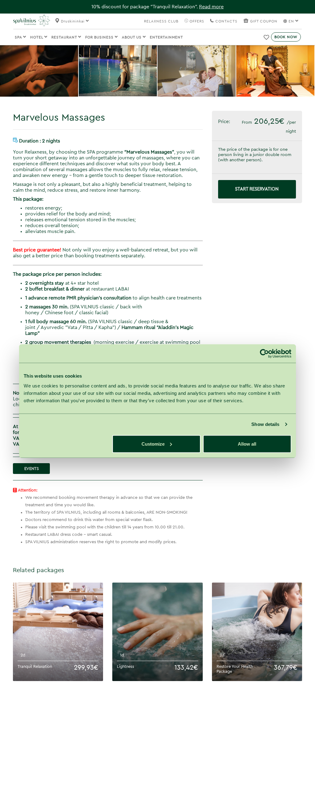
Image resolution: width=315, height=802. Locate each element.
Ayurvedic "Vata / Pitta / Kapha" (77, 327)
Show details (265, 424)
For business (100, 37)
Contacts (225, 21)
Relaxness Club (161, 21)
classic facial (93, 312)
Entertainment (166, 37)
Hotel (37, 37)
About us (132, 37)
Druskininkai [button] (73, 21)
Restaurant (64, 37)
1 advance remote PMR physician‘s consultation (78, 297)
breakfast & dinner (55, 289)
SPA (19, 37)
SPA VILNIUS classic (92, 306)
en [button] (291, 21)
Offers (196, 21)
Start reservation (257, 189)
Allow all (247, 443)
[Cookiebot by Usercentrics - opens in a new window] (264, 353)
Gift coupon (263, 21)
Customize (153, 443)
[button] (267, 37)
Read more (211, 6)
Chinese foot (60, 312)
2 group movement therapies (58, 342)
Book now (285, 37)
